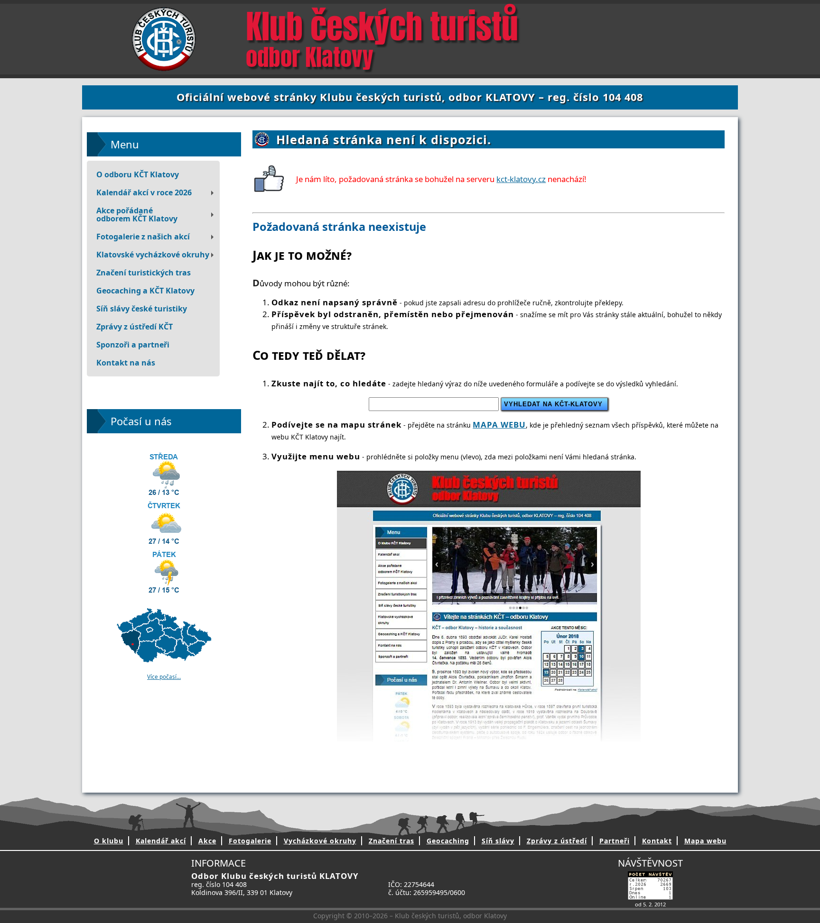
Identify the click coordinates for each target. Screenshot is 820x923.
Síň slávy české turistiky (141, 308)
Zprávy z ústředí (557, 840)
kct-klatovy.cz (521, 179)
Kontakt (657, 840)
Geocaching (448, 840)
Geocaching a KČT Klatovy (145, 290)
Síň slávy (498, 840)
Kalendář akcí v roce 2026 (144, 192)
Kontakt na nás (125, 362)
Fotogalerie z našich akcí (143, 236)
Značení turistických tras (143, 272)
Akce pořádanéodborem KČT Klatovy (136, 214)
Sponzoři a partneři (132, 344)
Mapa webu (705, 840)
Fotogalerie (250, 840)
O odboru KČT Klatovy (137, 174)
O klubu (108, 840)
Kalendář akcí (161, 840)
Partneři (614, 840)
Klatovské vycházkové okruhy (152, 254)
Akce (207, 840)
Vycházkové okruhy (320, 840)
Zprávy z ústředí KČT (134, 326)
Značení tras (391, 840)
